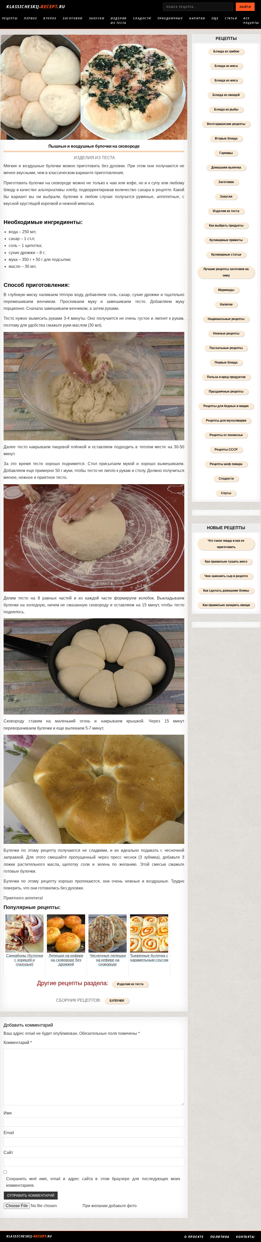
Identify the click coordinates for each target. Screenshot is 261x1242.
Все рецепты (251, 20)
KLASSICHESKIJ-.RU (35, 6)
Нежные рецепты (226, 333)
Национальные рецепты (226, 319)
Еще (215, 18)
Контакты (245, 1237)
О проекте (194, 1237)
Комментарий (18, 1042)
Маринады (226, 290)
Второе (49, 18)
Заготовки (73, 18)
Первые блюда (226, 362)
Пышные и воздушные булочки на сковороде (94, 146)
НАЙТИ (245, 7)
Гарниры (226, 153)
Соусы (226, 493)
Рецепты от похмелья (226, 435)
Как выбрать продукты (226, 225)
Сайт (8, 1152)
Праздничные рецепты (226, 391)
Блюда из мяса (226, 66)
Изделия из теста (119, 20)
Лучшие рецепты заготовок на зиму (226, 272)
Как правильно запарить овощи (226, 605)
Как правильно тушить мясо (226, 561)
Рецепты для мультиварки (226, 420)
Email (9, 1133)
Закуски (97, 18)
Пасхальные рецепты (226, 348)
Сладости (142, 18)
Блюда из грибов (226, 51)
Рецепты (10, 18)
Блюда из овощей (226, 95)
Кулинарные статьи (226, 254)
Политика (220, 1237)
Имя (8, 1113)
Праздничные (170, 18)
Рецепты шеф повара (226, 464)
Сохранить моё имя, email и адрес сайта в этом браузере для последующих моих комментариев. (93, 1182)
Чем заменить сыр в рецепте (226, 576)
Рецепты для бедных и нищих (226, 406)
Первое (30, 18)
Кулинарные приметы (226, 240)
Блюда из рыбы (226, 109)
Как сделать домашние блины (226, 590)
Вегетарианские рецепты (226, 124)
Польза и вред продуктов (226, 377)
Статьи (231, 18)
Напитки (197, 18)
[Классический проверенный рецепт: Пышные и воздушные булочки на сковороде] (94, 87)
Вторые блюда (226, 138)
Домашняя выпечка (226, 167)
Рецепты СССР (226, 449)
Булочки (117, 1000)
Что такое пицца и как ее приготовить (226, 544)
